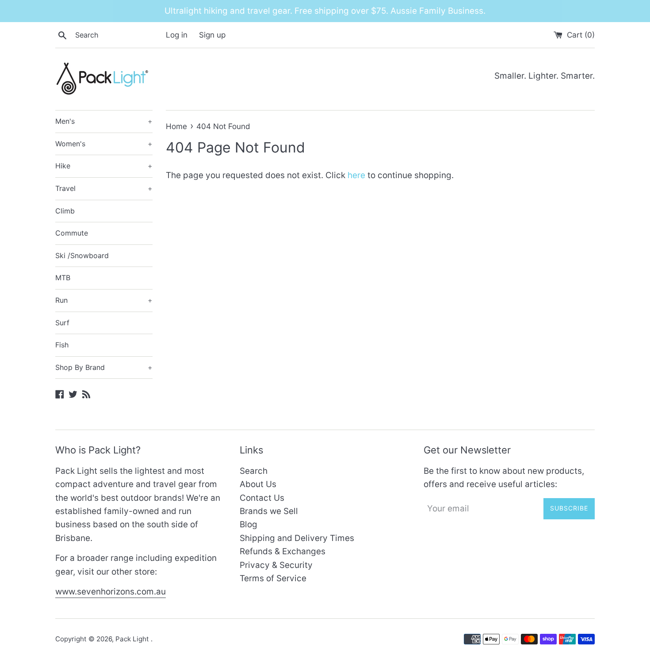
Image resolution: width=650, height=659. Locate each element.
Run (104, 300)
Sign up (212, 34)
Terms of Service (273, 578)
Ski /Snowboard (82, 255)
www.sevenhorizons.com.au (110, 592)
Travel (104, 188)
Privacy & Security (276, 565)
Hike (104, 165)
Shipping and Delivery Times (297, 538)
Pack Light (133, 639)
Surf (62, 322)
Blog (248, 524)
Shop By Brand (104, 367)
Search (254, 471)
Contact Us (262, 498)
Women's (104, 143)
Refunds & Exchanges (282, 551)
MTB (62, 277)
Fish (62, 344)
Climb (65, 210)
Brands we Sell (269, 511)
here (356, 175)
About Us (258, 484)
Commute (71, 233)
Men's (104, 121)
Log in (176, 34)
